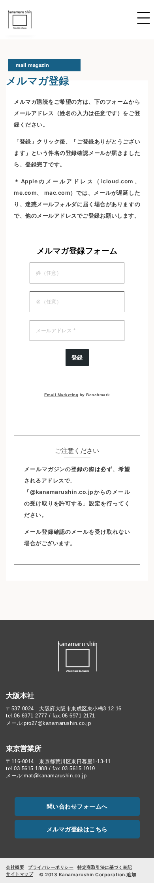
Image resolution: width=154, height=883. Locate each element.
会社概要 (15, 867)
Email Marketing (61, 395)
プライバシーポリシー (50, 867)
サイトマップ (19, 874)
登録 (77, 357)
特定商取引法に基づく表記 (104, 867)
